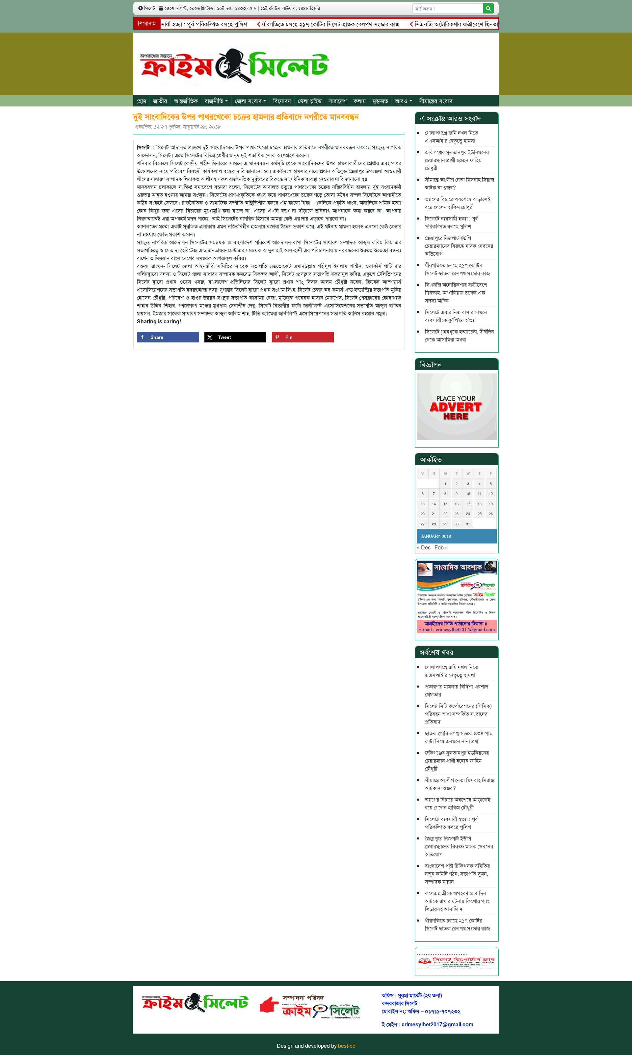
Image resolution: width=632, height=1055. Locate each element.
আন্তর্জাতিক (186, 100)
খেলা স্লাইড (310, 100)
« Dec (424, 547)
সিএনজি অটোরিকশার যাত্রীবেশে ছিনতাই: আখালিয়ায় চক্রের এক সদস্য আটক (478, 23)
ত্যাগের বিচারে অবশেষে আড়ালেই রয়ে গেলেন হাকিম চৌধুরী (457, 203)
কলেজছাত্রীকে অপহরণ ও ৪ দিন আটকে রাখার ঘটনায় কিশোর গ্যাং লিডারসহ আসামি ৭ (457, 901)
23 (457, 513)
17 (468, 503)
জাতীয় (160, 100)
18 (480, 503)
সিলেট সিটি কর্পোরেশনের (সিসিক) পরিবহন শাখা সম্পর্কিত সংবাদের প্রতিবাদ (458, 713)
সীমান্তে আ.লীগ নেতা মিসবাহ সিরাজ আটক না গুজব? (459, 183)
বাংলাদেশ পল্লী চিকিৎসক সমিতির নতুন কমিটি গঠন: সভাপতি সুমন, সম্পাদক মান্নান (457, 873)
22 (445, 513)
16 (457, 503)
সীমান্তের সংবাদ (436, 100)
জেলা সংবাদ (248, 100)
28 (434, 523)
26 (491, 513)
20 (423, 513)
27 (423, 523)
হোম (141, 100)
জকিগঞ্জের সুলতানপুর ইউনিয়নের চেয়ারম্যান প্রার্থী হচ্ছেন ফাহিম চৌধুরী (457, 160)
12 (491, 493)
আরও (401, 100)
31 (468, 523)
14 (434, 503)
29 (445, 523)
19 (491, 503)
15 (445, 503)
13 (423, 503)
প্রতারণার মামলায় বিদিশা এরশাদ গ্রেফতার (456, 690)
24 (468, 513)
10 (468, 493)
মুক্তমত (380, 100)
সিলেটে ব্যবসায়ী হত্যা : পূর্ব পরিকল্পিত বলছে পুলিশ (172, 23)
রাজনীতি (214, 100)
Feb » (441, 547)
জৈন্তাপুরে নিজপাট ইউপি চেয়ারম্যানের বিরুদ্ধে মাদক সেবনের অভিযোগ (459, 245)
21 (434, 513)
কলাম (360, 100)
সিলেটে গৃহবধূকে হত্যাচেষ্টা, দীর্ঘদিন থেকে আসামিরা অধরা (459, 335)
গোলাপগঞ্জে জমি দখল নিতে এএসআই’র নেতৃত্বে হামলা (451, 136)
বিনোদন (282, 100)
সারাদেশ (338, 100)
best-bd (347, 1045)
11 (480, 493)
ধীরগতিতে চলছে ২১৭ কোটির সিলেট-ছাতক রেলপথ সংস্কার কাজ (311, 23)
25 (480, 513)
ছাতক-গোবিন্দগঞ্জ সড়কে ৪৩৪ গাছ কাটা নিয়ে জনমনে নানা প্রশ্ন (458, 737)
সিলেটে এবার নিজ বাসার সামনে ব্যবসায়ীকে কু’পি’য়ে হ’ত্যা (456, 316)
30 (457, 523)
